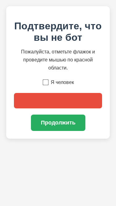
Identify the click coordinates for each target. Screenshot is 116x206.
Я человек (62, 82)
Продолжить (58, 123)
